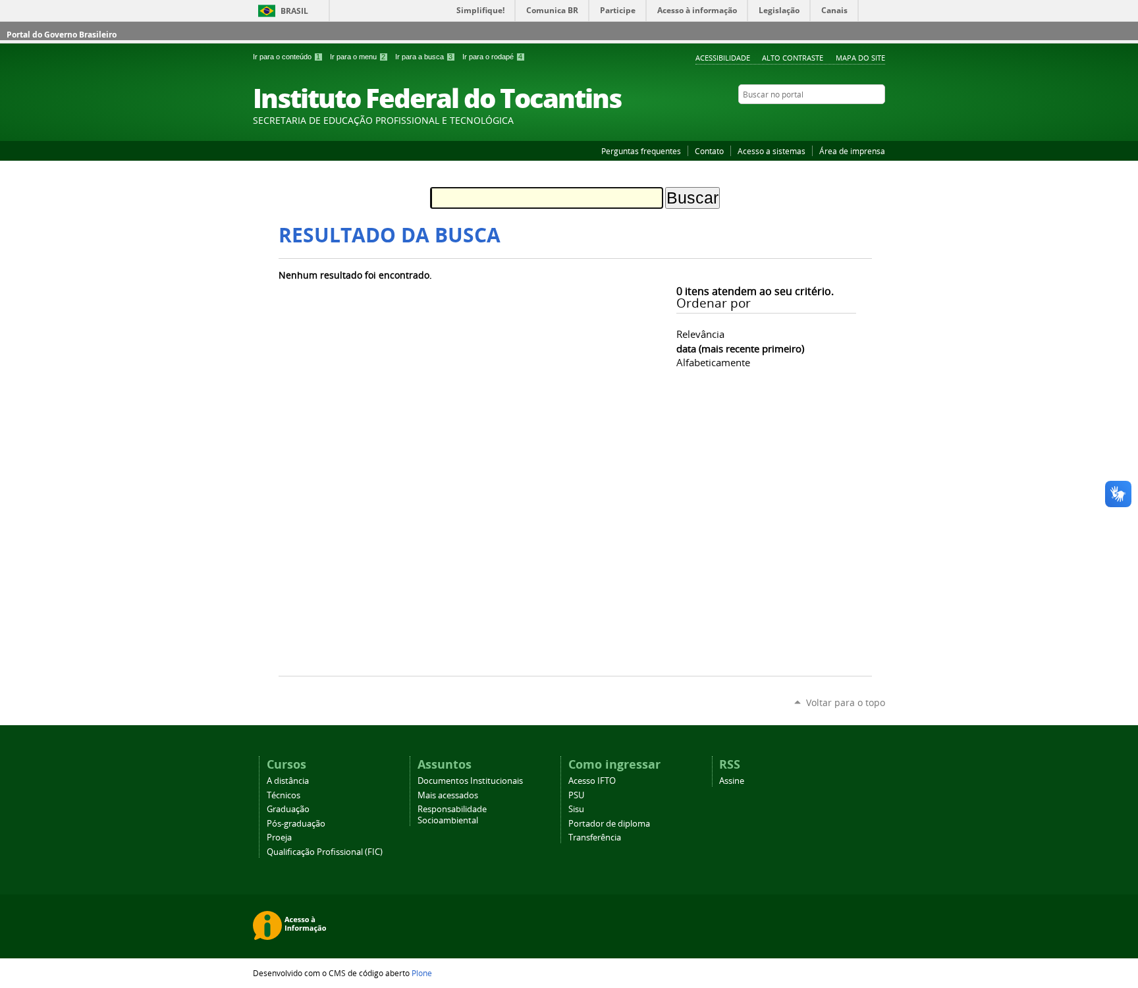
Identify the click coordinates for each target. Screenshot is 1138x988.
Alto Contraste (792, 58)
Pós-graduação (296, 823)
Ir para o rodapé (492, 57)
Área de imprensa (852, 151)
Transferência (594, 837)
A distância (288, 780)
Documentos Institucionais (470, 780)
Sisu (576, 809)
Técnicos (283, 795)
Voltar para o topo (845, 702)
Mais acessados (448, 795)
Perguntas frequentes (641, 151)
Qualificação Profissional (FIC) (325, 852)
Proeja (279, 837)
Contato (709, 151)
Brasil (294, 10)
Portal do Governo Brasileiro (62, 34)
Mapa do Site (860, 58)
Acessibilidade (722, 58)
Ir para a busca (423, 57)
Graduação (288, 809)
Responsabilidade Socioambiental (452, 815)
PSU (576, 795)
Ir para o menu (357, 57)
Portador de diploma (609, 823)
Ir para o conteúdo (286, 57)
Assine (731, 780)
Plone (422, 973)
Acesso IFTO (592, 780)
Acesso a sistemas (771, 151)
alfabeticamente (713, 362)
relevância (700, 334)
